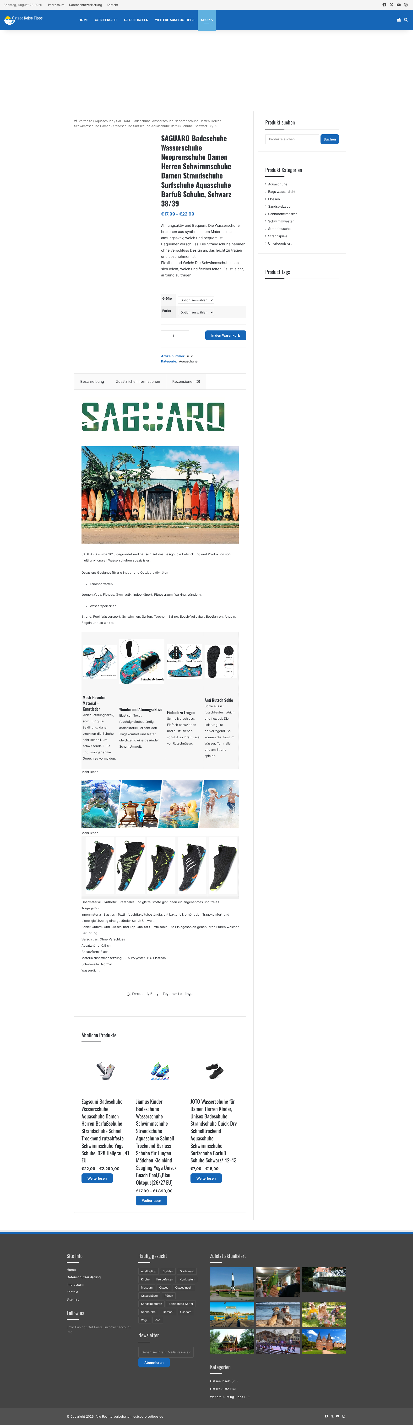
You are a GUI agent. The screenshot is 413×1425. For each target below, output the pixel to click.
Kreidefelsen (164, 1279)
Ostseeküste (106, 20)
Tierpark (168, 1312)
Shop (205, 20)
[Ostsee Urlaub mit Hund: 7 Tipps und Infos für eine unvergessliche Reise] (278, 1314)
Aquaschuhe (104, 121)
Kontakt (112, 5)
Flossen (274, 199)
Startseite (85, 121)
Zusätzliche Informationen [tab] (138, 381)
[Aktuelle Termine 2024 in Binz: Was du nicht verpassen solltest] (232, 1314)
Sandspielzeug (279, 206)
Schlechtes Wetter (181, 1304)
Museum (146, 1287)
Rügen (168, 1295)
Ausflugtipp (148, 1271)
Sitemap (73, 1299)
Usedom (185, 1312)
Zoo (157, 1320)
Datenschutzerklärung (85, 5)
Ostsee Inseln (136, 20)
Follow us (75, 1313)
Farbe (166, 311)
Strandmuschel (279, 229)
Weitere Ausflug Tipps (174, 20)
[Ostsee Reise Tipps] (23, 20)
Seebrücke (148, 1312)
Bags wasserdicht (281, 192)
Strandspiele (277, 236)
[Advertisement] (206, 70)
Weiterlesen (97, 1178)
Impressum (56, 5)
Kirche (145, 1279)
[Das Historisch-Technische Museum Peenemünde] (232, 1283)
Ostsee (163, 1287)
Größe (167, 298)
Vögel (144, 1320)
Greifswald (187, 1271)
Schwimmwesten (281, 221)
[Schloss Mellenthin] (324, 1279)
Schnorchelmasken (283, 214)
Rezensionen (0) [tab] (186, 381)
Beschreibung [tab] (92, 381)
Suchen (330, 139)
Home (83, 20)
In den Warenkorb (225, 335)
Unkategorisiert (280, 243)
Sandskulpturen (151, 1304)
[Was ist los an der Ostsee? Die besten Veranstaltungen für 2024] (278, 1341)
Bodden (168, 1271)
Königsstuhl (187, 1279)
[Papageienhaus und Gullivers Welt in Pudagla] (278, 1282)
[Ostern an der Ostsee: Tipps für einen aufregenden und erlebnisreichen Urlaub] (324, 1314)
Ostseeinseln (183, 1287)
